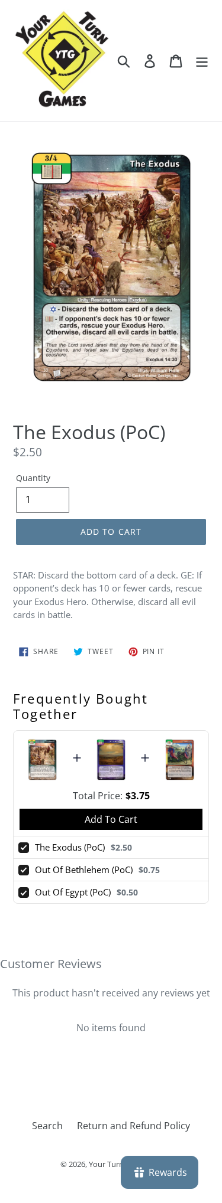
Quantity (33, 477)
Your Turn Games (119, 1164)
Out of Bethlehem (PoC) (84, 869)
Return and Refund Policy (133, 1125)
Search (47, 1125)
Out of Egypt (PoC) (73, 892)
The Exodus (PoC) (70, 847)
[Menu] (202, 60)
